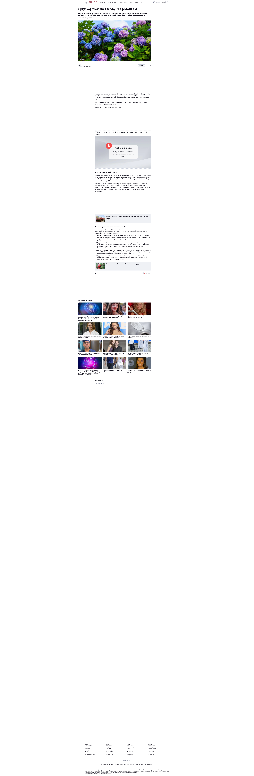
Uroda (142, 2)
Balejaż (128, 748)
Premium (131, 2)
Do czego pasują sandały (110, 750)
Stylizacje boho (109, 755)
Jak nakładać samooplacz (90, 754)
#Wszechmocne (122, 2)
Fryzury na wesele (151, 745)
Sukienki (149, 755)
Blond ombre (87, 748)
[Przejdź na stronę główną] (86, 3)
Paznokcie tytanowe (152, 747)
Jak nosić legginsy (109, 751)
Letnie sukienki (108, 748)
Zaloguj (163, 2)
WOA (82, 65)
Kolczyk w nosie (130, 754)
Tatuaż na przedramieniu (131, 755)
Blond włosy (87, 751)
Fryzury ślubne (108, 747)
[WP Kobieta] (94, 2)
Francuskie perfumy (88, 745)
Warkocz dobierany (151, 750)
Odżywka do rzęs (130, 745)
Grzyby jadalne (151, 754)
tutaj (110, 773)
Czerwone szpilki (130, 750)
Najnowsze (102, 2)
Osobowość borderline (152, 748)
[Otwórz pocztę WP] (154, 2)
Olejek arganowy (88, 750)
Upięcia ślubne (151, 751)
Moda (136, 2)
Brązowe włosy (130, 751)
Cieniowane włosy (130, 747)
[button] (158, 2)
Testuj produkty (111, 2)
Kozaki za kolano (109, 745)
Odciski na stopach (88, 755)
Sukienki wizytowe (109, 754)
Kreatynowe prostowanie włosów (91, 747)
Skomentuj (141, 65)
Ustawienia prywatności (146, 764)
